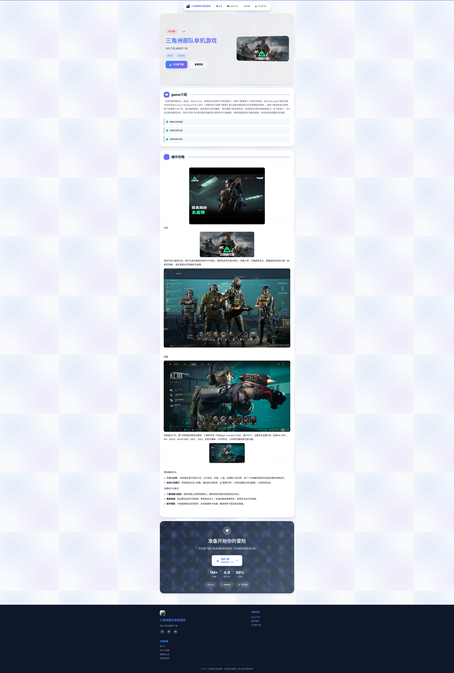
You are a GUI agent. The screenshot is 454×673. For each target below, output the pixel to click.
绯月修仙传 (164, 658)
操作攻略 (255, 621)
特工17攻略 (164, 650)
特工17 (163, 646)
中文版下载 (256, 625)
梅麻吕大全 (164, 654)
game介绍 (255, 617)
